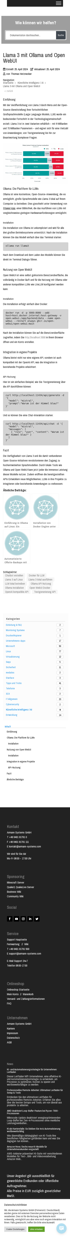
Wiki (26, 944)
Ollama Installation (14, 588)
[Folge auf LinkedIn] (30, 919)
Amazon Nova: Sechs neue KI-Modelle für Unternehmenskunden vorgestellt (27, 1148)
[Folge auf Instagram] (23, 919)
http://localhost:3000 (35, 337)
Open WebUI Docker (40, 588)
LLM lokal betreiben (15, 583)
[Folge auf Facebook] (9, 919)
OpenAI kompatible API (16, 592)
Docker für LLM (36, 575)
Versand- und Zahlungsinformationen (26, 999)
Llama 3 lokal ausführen (40, 579)
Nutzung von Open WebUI (19, 749)
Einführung (12, 731)
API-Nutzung (14, 767)
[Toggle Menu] (58, 3)
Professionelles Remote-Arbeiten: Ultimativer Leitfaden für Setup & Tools (35, 1091)
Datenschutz (13, 1038)
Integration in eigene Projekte (21, 761)
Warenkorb (28, 994)
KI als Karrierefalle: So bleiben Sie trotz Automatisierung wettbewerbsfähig (33, 1130)
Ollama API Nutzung (41, 583)
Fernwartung (14, 944)
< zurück (8, 91)
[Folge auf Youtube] (16, 919)
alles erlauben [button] (36, 1229)
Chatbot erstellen (14, 575)
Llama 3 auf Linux (14, 579)
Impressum (12, 1033)
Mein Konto (13, 994)
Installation (13, 743)
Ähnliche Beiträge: (15, 779)
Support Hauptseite (17, 939)
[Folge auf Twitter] (37, 919)
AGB (9, 1042)
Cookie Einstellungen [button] (15, 1229)
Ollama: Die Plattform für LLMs (21, 737)
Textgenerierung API (45, 592)
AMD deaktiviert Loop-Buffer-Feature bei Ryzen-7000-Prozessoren (33, 1112)
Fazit (9, 773)
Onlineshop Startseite (18, 989)
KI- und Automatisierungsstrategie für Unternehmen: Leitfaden (32, 1071)
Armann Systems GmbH (19, 1024)
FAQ (9, 1003)
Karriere (11, 1028)
